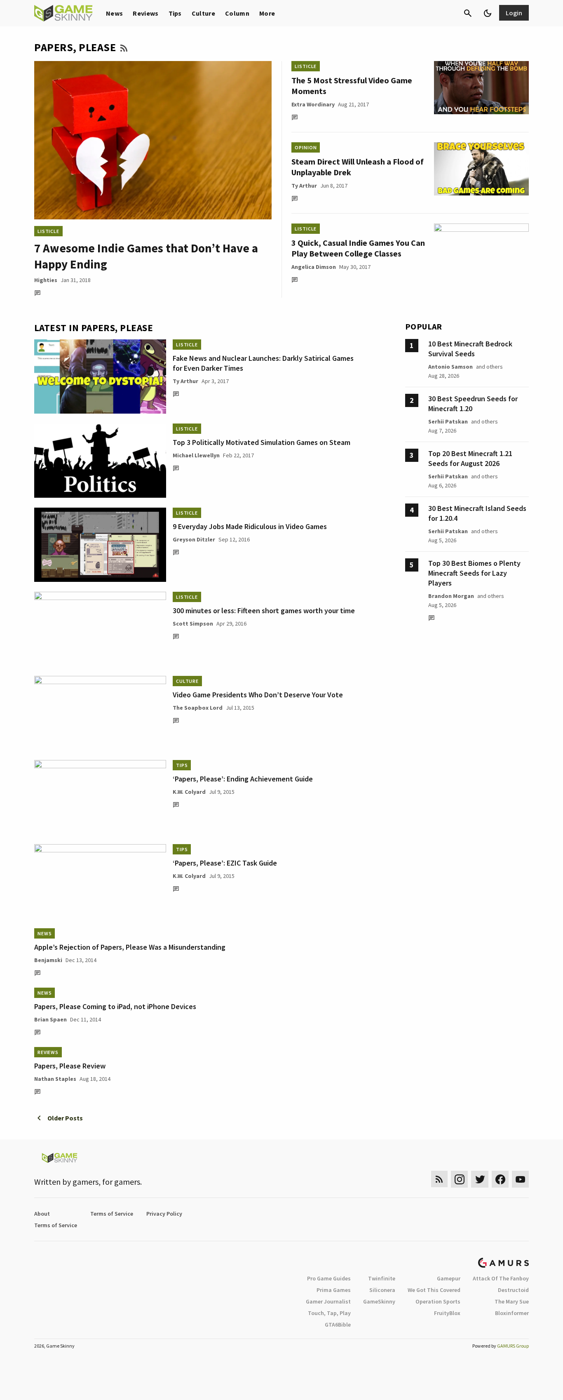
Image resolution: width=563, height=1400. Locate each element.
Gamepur (448, 1278)
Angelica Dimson (313, 267)
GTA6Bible (338, 1324)
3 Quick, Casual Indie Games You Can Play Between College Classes (358, 248)
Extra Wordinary (313, 104)
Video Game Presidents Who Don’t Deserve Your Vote (258, 694)
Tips (175, 13)
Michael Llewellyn (196, 455)
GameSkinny (379, 1301)
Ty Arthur (304, 185)
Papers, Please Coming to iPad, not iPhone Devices (115, 1006)
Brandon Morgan (451, 596)
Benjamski (48, 960)
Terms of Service (111, 1213)
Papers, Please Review (70, 1066)
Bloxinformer (512, 1313)
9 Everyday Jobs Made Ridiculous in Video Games (250, 526)
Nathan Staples (55, 1078)
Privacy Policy (164, 1213)
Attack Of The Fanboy (501, 1278)
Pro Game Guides (329, 1278)
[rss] (439, 1179)
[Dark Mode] (487, 13)
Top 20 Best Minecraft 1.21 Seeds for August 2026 (470, 458)
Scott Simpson (193, 623)
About (42, 1213)
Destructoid (513, 1290)
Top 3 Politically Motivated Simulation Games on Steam (261, 442)
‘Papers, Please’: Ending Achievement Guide (243, 779)
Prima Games (334, 1290)
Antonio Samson (450, 366)
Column (237, 13)
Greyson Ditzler (194, 539)
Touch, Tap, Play (329, 1313)
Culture (203, 13)
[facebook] (500, 1179)
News (114, 13)
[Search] (468, 13)
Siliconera (382, 1290)
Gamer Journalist (328, 1301)
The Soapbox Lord (198, 707)
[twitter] (479, 1179)
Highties (45, 280)
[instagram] (459, 1179)
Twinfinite (381, 1278)
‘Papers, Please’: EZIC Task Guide (225, 863)
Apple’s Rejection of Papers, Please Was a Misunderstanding (129, 947)
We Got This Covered (434, 1290)
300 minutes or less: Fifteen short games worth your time (264, 610)
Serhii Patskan (448, 421)
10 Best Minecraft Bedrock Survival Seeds (470, 348)
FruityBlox (447, 1313)
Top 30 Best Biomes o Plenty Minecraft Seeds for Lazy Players (474, 573)
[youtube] (520, 1179)
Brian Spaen (50, 1019)
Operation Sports (437, 1301)
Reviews (145, 13)
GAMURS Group (513, 1346)
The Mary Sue (512, 1301)
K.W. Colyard (189, 791)
